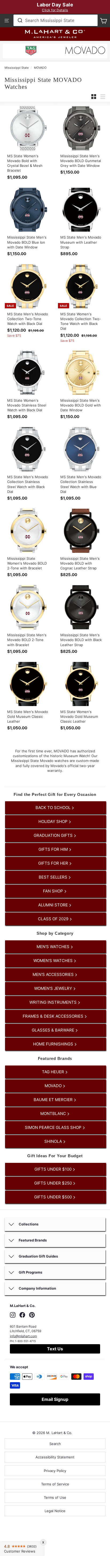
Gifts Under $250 (53, 1183)
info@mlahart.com (23, 1336)
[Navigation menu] (6, 20)
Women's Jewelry (53, 988)
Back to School (54, 807)
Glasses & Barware (53, 1030)
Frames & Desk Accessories (53, 1016)
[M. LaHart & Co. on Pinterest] (32, 1315)
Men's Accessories (54, 974)
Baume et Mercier (54, 1099)
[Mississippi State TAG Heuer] (31, 51)
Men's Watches (53, 946)
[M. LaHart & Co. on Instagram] (12, 1315)
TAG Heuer (53, 1071)
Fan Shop (53, 891)
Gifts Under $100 (53, 1169)
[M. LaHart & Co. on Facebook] (22, 1315)
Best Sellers (53, 877)
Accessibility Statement (55, 1457)
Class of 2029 (53, 918)
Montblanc (53, 1113)
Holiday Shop (53, 821)
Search (55, 1444)
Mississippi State (17, 68)
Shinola (53, 1141)
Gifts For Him (53, 849)
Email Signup (55, 1399)
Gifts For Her (53, 863)
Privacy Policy (55, 1471)
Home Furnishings (53, 1044)
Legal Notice (55, 1511)
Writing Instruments (53, 1002)
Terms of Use (55, 1497)
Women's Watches (53, 960)
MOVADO (40, 68)
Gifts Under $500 (53, 1196)
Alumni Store (53, 904)
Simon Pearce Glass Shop (53, 1127)
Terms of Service (55, 1484)
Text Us (55, 1348)
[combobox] (55, 20)
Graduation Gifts (54, 835)
